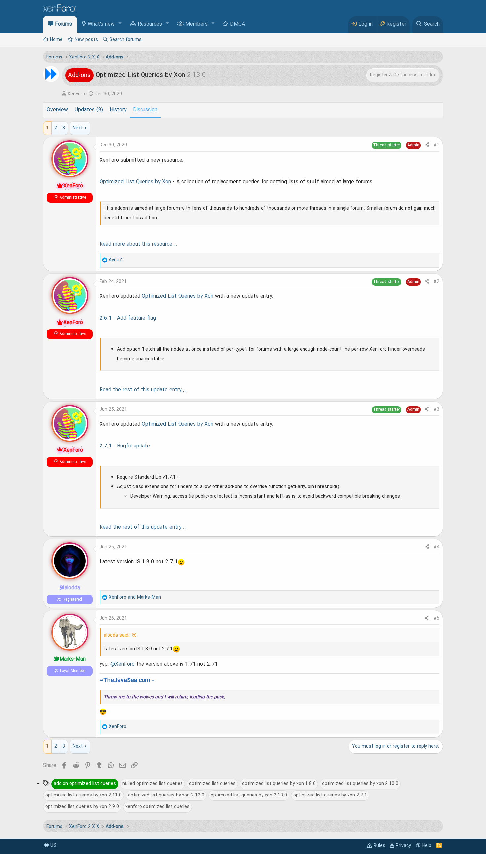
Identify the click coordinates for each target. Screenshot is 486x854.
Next (78, 128)
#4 (436, 547)
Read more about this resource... (138, 244)
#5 (436, 618)
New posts (86, 39)
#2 (436, 281)
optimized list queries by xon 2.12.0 (166, 795)
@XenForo (122, 664)
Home (56, 39)
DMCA (237, 24)
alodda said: (117, 635)
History (118, 110)
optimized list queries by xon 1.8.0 (279, 783)
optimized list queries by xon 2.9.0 (82, 806)
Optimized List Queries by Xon (135, 182)
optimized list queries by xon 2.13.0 (249, 795)
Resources (150, 24)
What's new (101, 24)
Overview (57, 110)
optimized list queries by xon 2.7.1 (330, 795)
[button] (120, 24)
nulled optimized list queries (152, 783)
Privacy (403, 845)
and (135, 597)
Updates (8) (89, 110)
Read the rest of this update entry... (143, 390)
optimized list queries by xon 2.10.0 (360, 783)
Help (426, 845)
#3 (436, 409)
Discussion (145, 110)
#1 (436, 145)
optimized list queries (212, 783)
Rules (379, 845)
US (52, 845)
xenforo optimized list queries (157, 806)
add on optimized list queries (85, 783)
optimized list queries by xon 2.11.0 (83, 795)
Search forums (125, 39)
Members (196, 24)
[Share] (427, 145)
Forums (63, 24)
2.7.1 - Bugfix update (125, 446)
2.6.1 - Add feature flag (128, 318)
